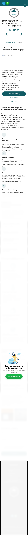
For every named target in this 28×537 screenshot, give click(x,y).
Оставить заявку (14, 94)
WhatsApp (14, 98)
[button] (14, 34)
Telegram (14, 101)
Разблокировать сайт (14, 376)
